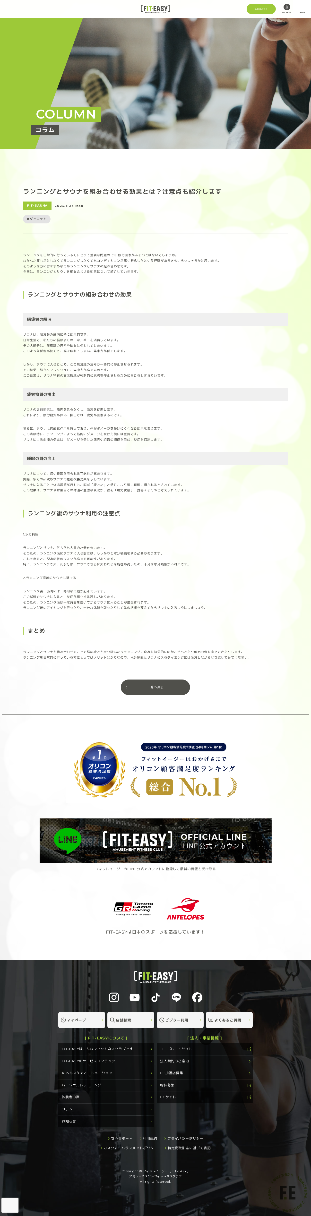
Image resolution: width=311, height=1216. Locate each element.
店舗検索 (123, 1020)
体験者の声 (71, 1097)
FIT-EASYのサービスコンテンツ (88, 1061)
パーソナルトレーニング (81, 1085)
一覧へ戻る (155, 687)
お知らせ (69, 1121)
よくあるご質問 (227, 1020)
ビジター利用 (176, 1020)
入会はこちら (261, 9)
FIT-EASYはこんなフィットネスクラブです (97, 1049)
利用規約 (150, 1138)
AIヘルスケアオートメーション (87, 1073)
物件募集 (167, 1085)
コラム (67, 1109)
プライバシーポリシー (185, 1138)
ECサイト (168, 1097)
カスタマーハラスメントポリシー (130, 1148)
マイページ (76, 1020)
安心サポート (122, 1138)
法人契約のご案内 (174, 1061)
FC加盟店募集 (171, 1073)
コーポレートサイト (176, 1049)
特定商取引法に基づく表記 (189, 1148)
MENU (302, 12)
